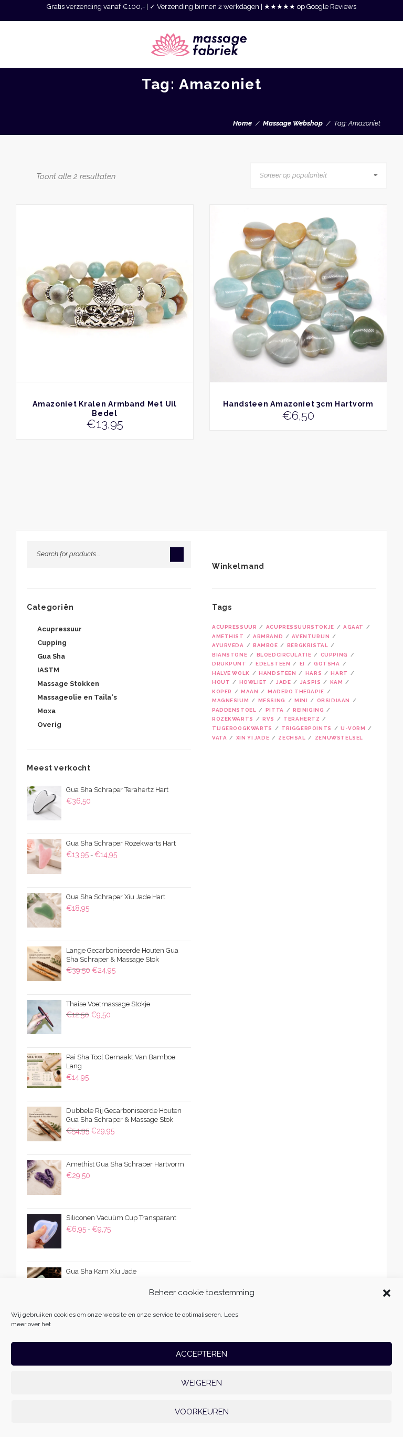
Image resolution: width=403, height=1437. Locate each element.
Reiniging (308, 710)
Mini (300, 700)
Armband (268, 636)
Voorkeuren (202, 1412)
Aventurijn (311, 636)
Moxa (46, 711)
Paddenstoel (234, 710)
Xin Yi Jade (252, 738)
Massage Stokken (68, 684)
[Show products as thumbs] (19, 175)
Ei (302, 664)
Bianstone (229, 655)
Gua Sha (51, 656)
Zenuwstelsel (339, 738)
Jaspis (310, 682)
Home (242, 123)
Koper (222, 691)
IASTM (48, 670)
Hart (339, 673)
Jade (283, 682)
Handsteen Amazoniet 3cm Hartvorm (298, 404)
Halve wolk (231, 673)
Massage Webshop (293, 123)
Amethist (228, 636)
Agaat (353, 627)
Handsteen (277, 673)
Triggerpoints (306, 728)
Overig (49, 724)
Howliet (253, 682)
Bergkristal (307, 645)
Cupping (52, 643)
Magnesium (230, 700)
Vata (219, 738)
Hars (313, 673)
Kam (336, 682)
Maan (249, 691)
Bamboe (265, 645)
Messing (271, 700)
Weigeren (201, 1383)
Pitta (275, 710)
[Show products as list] (29, 175)
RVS (268, 719)
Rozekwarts (232, 719)
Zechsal (291, 738)
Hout (221, 682)
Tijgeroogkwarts (242, 728)
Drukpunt (229, 664)
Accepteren (201, 1354)
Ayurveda (228, 645)
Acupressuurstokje (300, 627)
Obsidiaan (333, 700)
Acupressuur (59, 629)
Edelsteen (273, 664)
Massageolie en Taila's (77, 697)
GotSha (327, 664)
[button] (386, 1293)
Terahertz (301, 719)
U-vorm (353, 728)
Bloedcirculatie (284, 655)
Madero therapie (296, 691)
